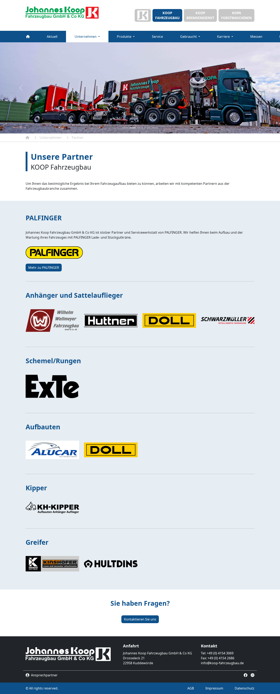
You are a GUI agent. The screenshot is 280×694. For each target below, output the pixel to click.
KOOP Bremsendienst (200, 15)
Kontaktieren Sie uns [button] (140, 619)
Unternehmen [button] (86, 36)
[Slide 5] (155, 127)
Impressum (214, 688)
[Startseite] (62, 12)
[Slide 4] (147, 127)
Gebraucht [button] (189, 36)
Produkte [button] (124, 36)
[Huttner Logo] (111, 320)
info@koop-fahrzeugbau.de (222, 663)
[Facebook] (245, 674)
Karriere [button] (224, 36)
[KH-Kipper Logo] (52, 508)
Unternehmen (50, 137)
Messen (256, 36)
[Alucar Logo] (52, 450)
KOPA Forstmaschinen (236, 15)
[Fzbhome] (27, 36)
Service (157, 36)
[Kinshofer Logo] (52, 563)
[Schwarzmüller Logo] (227, 320)
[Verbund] (143, 15)
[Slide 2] (133, 127)
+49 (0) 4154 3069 (220, 653)
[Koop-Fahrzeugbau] (27, 137)
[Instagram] (252, 674)
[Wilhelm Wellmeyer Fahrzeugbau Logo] (52, 320)
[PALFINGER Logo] (54, 252)
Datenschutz (244, 688)
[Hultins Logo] (111, 563)
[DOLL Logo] (169, 320)
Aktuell (52, 36)
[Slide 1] (125, 127)
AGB (190, 688)
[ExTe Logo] (52, 386)
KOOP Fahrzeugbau (167, 15)
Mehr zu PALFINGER (43, 267)
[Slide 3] (140, 127)
